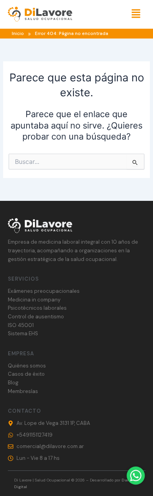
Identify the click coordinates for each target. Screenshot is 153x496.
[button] (136, 14)
